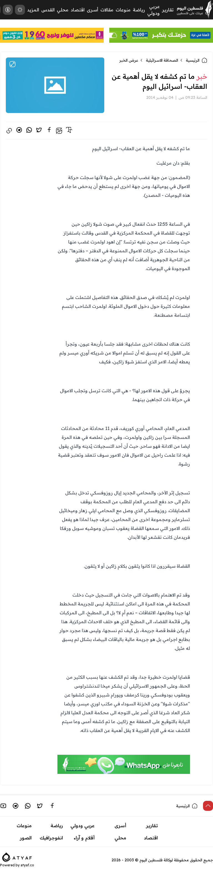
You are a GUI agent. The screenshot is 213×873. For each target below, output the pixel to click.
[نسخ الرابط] (9, 131)
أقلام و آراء (84, 838)
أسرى (92, 9)
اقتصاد (78, 9)
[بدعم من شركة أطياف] (17, 856)
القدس (48, 9)
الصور (26, 838)
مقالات (106, 9)
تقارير (168, 9)
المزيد (33, 9)
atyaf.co (27, 865)
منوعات (123, 9)
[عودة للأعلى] (208, 806)
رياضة (139, 9)
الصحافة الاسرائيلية (162, 60)
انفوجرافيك (51, 838)
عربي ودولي (82, 825)
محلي (63, 9)
